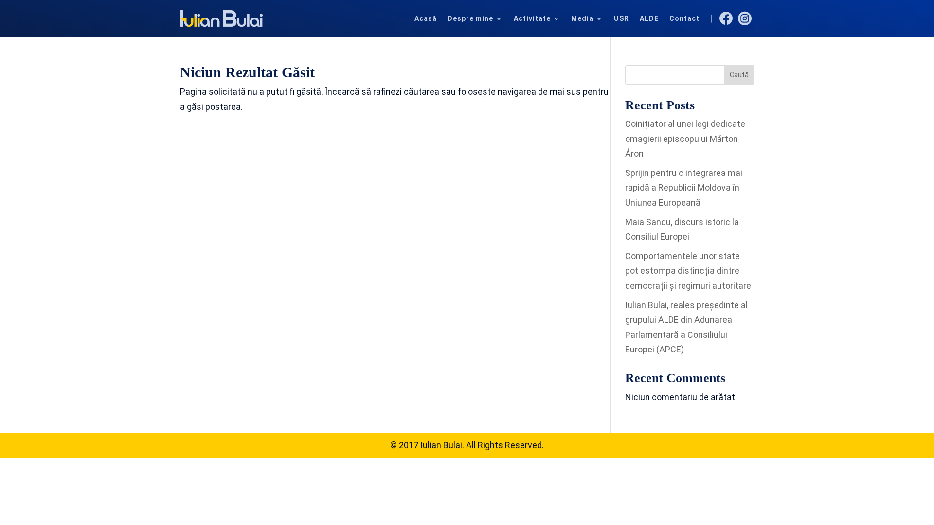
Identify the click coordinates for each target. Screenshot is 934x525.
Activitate (532, 18)
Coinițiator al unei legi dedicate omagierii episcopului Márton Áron (685, 138)
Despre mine (470, 18)
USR (621, 18)
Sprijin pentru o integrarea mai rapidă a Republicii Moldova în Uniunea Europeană (683, 188)
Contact (684, 18)
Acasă (425, 18)
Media (582, 18)
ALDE (649, 18)
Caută (739, 75)
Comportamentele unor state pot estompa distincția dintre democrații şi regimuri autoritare (688, 271)
